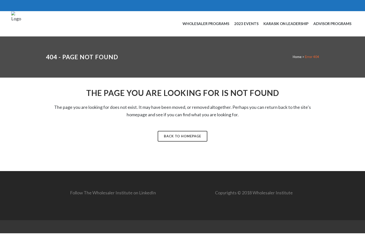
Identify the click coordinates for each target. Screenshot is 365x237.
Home (297, 57)
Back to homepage (182, 136)
